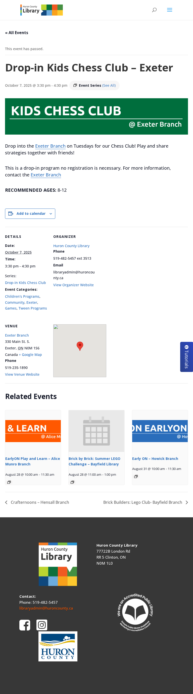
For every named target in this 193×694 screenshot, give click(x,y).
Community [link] (14, 302)
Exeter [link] (31, 302)
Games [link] (11, 308)
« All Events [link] (16, 32)
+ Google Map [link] (30, 354)
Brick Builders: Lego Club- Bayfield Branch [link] (143, 502)
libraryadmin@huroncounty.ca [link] (46, 608)
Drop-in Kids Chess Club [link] (25, 282)
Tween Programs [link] (33, 308)
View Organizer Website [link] (73, 284)
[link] (41, 9)
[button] (170, 13)
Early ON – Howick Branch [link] (155, 458)
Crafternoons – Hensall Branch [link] (39, 502)
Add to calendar (31, 213)
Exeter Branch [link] (50, 146)
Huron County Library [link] (71, 245)
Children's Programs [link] (22, 296)
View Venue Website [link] (22, 374)
